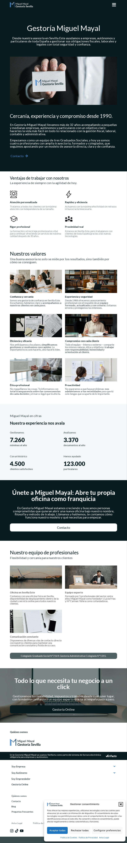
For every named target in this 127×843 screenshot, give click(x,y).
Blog (13, 806)
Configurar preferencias (107, 830)
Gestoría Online (19, 784)
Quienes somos (19, 796)
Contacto (16, 801)
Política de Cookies (68, 837)
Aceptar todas (57, 830)
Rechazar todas (80, 830)
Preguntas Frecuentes (22, 811)
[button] (120, 804)
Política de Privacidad (88, 837)
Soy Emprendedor (20, 778)
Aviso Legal (104, 837)
